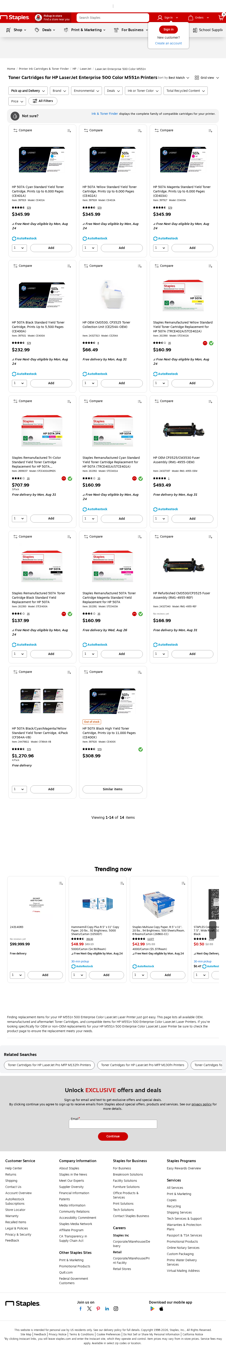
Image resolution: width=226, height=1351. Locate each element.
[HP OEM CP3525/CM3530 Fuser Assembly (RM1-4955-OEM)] (183, 430)
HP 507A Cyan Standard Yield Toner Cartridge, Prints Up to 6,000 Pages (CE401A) (38, 191)
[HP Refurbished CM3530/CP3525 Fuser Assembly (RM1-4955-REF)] (183, 566)
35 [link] (169, 343)
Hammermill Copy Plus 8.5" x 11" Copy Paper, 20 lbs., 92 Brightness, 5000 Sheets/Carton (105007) (95, 930)
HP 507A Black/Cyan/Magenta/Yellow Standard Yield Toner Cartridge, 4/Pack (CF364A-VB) (40, 733)
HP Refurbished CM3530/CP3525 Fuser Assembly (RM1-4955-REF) (181, 595)
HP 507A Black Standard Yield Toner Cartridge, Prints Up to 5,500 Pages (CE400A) (38, 327)
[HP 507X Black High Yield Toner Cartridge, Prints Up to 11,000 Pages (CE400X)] (113, 701)
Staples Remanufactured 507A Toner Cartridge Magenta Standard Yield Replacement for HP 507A (109, 597)
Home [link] (11, 69)
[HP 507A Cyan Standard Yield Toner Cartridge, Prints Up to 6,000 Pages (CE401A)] (42, 160)
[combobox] (113, 17)
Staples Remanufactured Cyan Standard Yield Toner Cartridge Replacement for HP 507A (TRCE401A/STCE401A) (111, 462)
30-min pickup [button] (80, 961)
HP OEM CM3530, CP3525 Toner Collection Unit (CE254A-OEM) (106, 324)
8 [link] (98, 343)
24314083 (16, 927)
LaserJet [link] (85, 69)
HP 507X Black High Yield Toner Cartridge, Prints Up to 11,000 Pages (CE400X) (109, 733)
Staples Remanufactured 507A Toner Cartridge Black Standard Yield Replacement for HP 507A (38, 597)
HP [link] (74, 69)
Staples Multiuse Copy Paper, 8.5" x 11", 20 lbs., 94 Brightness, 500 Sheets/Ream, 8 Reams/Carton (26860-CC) (158, 930)
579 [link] (29, 207)
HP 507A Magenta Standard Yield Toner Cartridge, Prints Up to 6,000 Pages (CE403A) (182, 191)
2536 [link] (211, 939)
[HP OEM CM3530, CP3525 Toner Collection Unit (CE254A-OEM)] (113, 295)
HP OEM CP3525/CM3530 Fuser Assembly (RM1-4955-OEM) (176, 460)
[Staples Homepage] (15, 18)
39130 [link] (89, 939)
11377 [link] (150, 939)
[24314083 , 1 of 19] (36, 906)
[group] (36, 929)
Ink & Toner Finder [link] (105, 113)
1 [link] (169, 478)
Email (75, 1119)
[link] (53, 17)
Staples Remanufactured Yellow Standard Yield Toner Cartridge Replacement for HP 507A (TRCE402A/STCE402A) (183, 327)
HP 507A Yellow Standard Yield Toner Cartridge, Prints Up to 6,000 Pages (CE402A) (110, 191)
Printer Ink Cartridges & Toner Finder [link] (44, 69)
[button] (145, 18)
